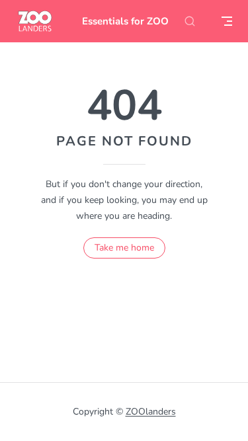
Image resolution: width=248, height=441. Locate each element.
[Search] (190, 21)
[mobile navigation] (227, 21)
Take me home (124, 247)
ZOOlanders (151, 411)
